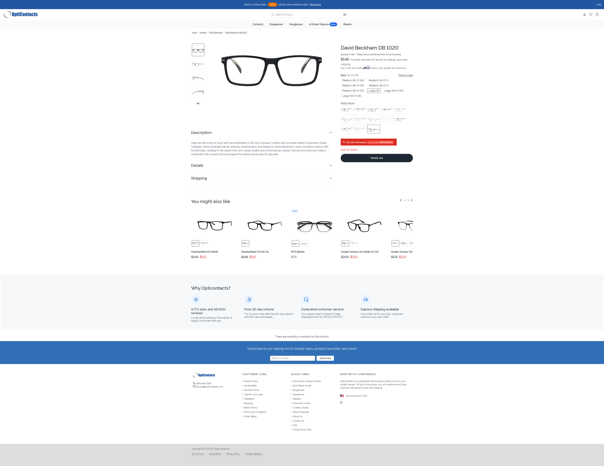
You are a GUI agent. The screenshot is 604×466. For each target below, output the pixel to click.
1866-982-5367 (203, 383)
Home (194, 32)
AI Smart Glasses (322, 24)
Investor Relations (253, 454)
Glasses (203, 32)
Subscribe (325, 358)
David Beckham (216, 32)
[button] (262, 133)
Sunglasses (296, 24)
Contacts (258, 24)
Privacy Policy (233, 454)
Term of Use (198, 454)
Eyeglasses (276, 24)
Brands (347, 24)
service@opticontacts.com (209, 386)
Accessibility (215, 454)
